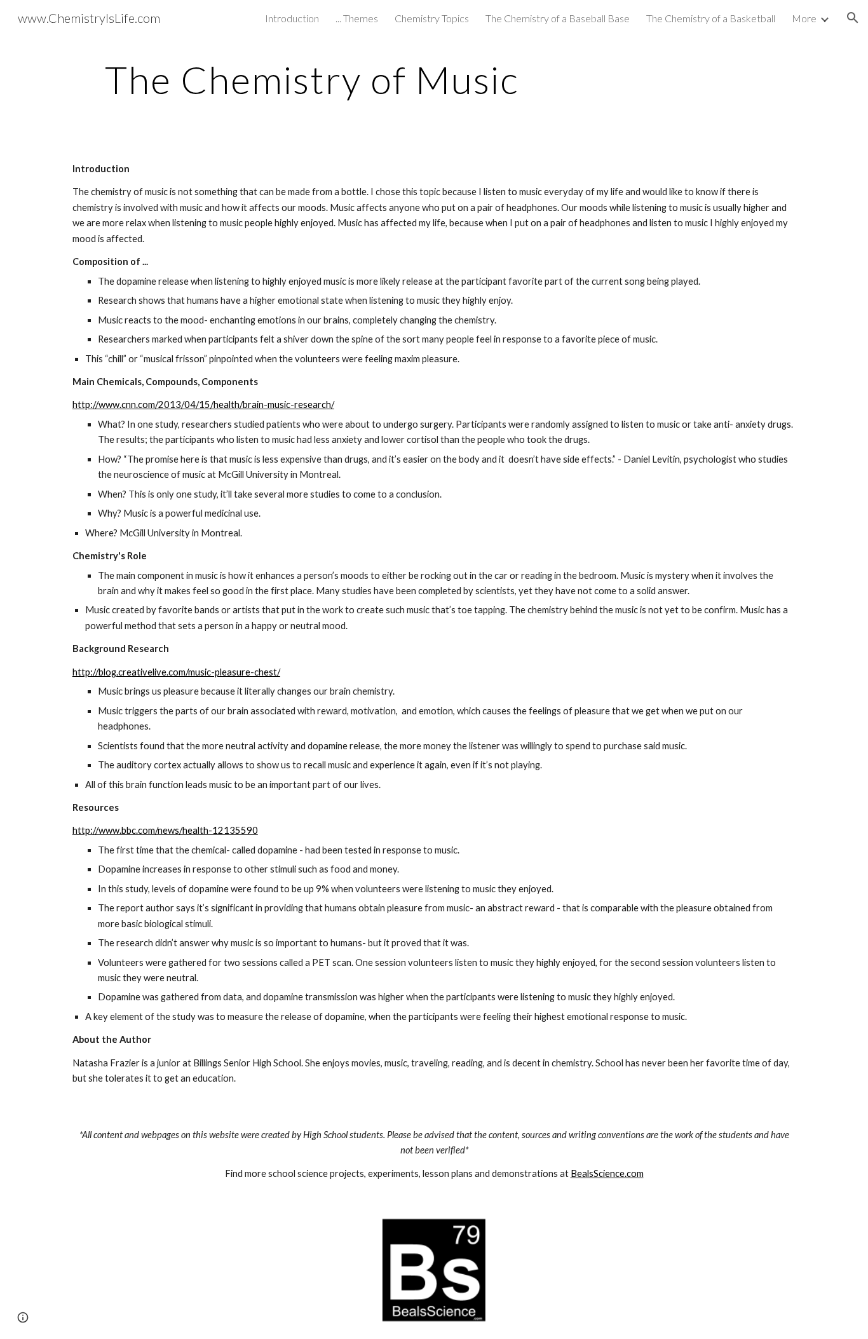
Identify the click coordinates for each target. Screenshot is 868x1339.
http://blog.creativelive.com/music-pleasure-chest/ (176, 672)
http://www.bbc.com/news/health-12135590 (165, 830)
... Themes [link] (357, 18)
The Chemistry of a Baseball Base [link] (557, 18)
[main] (312, 79)
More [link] (804, 18)
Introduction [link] (292, 18)
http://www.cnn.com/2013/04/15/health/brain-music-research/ (203, 404)
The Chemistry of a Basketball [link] (710, 18)
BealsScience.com (607, 1173)
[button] (852, 18)
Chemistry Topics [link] (432, 18)
